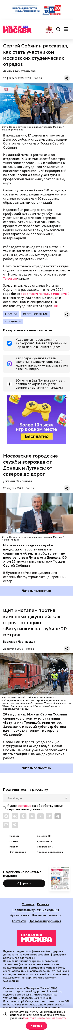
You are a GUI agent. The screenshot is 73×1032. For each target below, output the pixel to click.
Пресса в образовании (50, 852)
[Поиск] (58, 29)
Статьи (14, 841)
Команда (55, 915)
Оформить (24, 883)
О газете (28, 904)
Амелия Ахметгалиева (19, 71)
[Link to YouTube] (40, 816)
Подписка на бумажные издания (35, 910)
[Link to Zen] (32, 816)
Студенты (13, 321)
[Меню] (66, 29)
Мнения (14, 847)
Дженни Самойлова (17, 481)
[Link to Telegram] (49, 816)
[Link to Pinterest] (15, 825)
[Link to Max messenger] (6, 816)
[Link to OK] (23, 816)
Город (38, 78)
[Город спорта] (49, 29)
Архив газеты (44, 841)
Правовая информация (45, 921)
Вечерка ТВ (44, 836)
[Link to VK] (15, 816)
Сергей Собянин (35, 314)
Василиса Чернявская (19, 641)
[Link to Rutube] (6, 825)
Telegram (10, 279)
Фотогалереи (18, 852)
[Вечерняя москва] (36, 938)
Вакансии (39, 915)
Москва (11, 314)
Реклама (43, 904)
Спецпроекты (45, 847)
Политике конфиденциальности (44, 1018)
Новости (14, 836)
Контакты (19, 921)
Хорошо (36, 1026)
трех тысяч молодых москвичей (44, 294)
